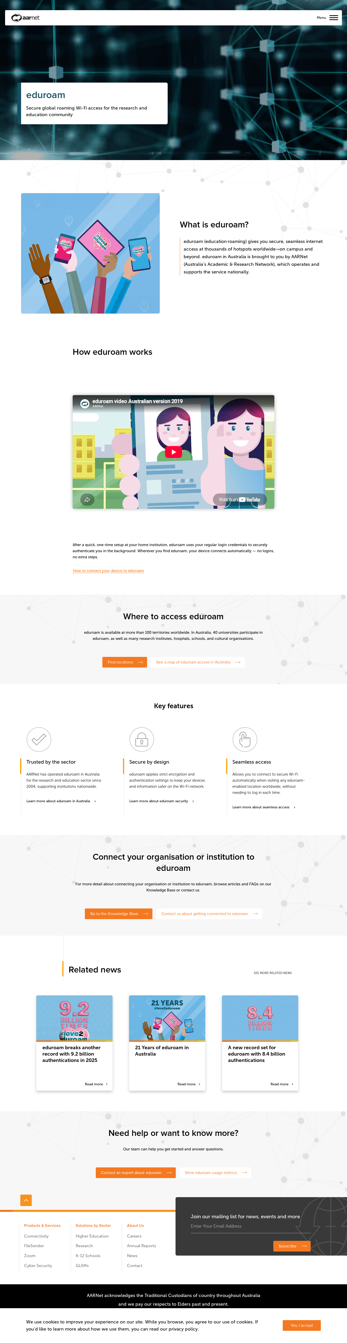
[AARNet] (25, 18)
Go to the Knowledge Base (114, 913)
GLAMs (82, 1265)
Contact (135, 1265)
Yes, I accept (302, 1325)
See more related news (273, 973)
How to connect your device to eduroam (108, 570)
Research (84, 1245)
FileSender (34, 1245)
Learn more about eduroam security (158, 801)
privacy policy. (184, 1329)
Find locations (120, 662)
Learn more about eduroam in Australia (58, 801)
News (132, 1255)
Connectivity (36, 1236)
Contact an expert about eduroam (131, 1172)
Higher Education (92, 1236)
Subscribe (287, 1246)
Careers (134, 1236)
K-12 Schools (88, 1255)
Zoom (30, 1255)
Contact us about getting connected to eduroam (205, 913)
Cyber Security (38, 1265)
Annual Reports (141, 1245)
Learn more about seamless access (260, 807)
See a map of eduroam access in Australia (193, 662)
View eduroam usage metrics (211, 1172)
